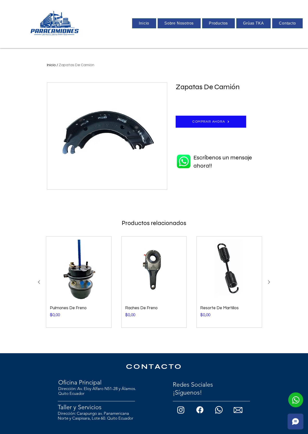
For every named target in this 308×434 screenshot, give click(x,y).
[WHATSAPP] (295, 399)
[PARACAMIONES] (54, 23)
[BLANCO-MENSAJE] (238, 410)
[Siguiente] (269, 282)
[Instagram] (181, 410)
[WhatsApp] (219, 410)
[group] (154, 282)
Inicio (51, 65)
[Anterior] (39, 282)
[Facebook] (200, 410)
